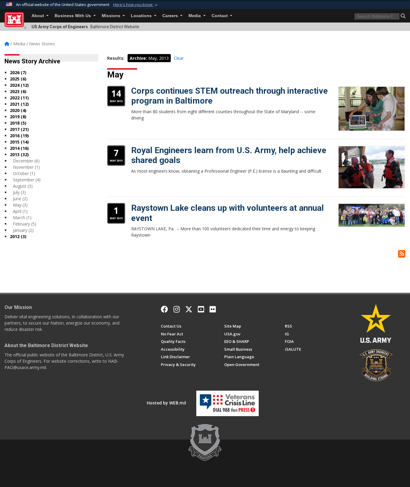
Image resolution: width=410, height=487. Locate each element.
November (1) (26, 167)
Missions (112, 16)
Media (195, 16)
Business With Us (73, 16)
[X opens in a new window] (188, 309)
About (38, 16)
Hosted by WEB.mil (166, 403)
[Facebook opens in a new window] (164, 309)
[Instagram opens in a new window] (176, 309)
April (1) (20, 211)
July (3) (19, 192)
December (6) (26, 161)
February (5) (24, 224)
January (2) (23, 230)
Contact (220, 16)
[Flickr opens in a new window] (213, 309)
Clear (179, 58)
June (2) (20, 198)
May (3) (20, 205)
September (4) (27, 180)
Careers (170, 16)
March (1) (22, 217)
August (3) (23, 186)
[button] (136, 5)
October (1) (24, 173)
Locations (142, 16)
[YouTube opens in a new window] (201, 309)
